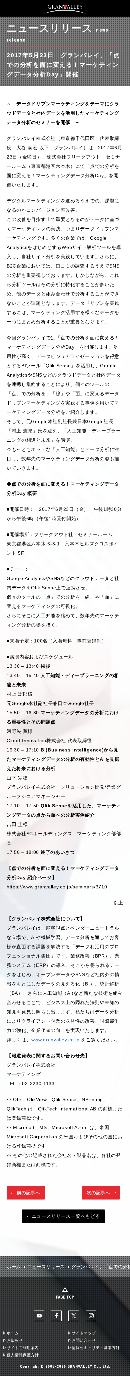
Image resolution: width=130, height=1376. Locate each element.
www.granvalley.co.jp (55, 1039)
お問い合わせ (84, 1340)
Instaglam (91, 1316)
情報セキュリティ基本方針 (96, 1347)
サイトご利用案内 (23, 1347)
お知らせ (15, 1340)
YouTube (39, 1316)
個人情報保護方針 (23, 1355)
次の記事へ (98, 1192)
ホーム (14, 1266)
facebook (56, 1316)
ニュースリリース (46, 1266)
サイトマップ (84, 1333)
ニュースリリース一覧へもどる (66, 1216)
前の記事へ (28, 1192)
